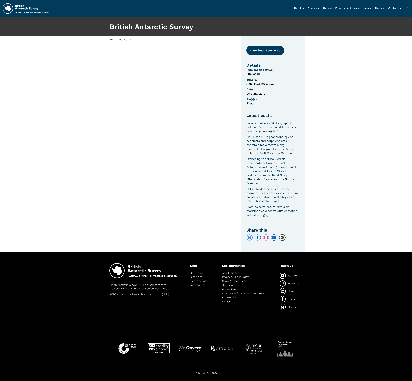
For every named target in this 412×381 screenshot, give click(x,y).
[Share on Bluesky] (249, 237)
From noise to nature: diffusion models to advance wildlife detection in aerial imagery (271, 211)
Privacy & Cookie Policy (235, 276)
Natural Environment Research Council (136, 288)
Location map (198, 285)
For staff (227, 301)
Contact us (196, 272)
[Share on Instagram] (266, 237)
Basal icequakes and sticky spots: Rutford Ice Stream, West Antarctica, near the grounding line (271, 127)
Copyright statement (234, 281)
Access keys (229, 289)
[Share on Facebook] (258, 237)
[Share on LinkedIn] (274, 237)
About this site (230, 272)
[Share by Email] (282, 237)
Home (112, 39)
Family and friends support (199, 279)
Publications (126, 39)
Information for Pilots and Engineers (243, 293)
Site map (227, 285)
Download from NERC (265, 50)
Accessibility (229, 297)
